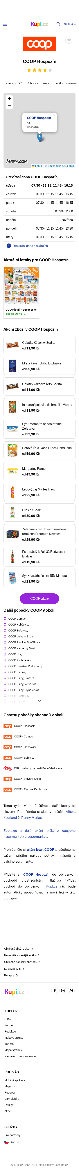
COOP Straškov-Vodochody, (25, 666)
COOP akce (39, 598)
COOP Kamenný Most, (22, 648)
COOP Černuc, (17, 618)
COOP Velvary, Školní (21, 636)
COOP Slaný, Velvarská (22, 684)
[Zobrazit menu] (5, 24)
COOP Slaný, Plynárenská (24, 690)
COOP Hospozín (39, 117)
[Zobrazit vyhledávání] (59, 24)
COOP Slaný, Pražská (21, 678)
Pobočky (32, 83)
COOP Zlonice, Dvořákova (24, 642)
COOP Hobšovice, (19, 624)
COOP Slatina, (17, 672)
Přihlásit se (70, 24)
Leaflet (38, 165)
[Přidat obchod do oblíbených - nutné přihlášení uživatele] (68, 40)
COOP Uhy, (15, 654)
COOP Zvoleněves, (19, 660)
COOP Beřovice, (18, 630)
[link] (21, 293)
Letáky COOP (13, 83)
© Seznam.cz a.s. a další (59, 165)
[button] (39, 137)
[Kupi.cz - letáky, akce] (39, 25)
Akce (46, 83)
